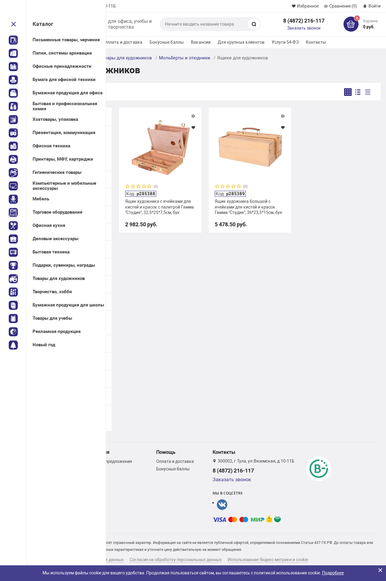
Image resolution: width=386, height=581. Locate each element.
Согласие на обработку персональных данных (176, 559)
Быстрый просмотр (160, 147)
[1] (128, 187)
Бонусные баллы (167, 42)
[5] (149, 187)
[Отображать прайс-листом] (368, 92)
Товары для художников (125, 58)
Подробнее (333, 572)
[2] (133, 187)
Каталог (43, 24)
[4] (144, 187)
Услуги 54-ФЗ (285, 42)
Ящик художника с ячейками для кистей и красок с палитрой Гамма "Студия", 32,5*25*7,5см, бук (159, 207)
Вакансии (200, 42)
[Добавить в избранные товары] (193, 127)
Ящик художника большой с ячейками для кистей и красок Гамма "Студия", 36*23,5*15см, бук (248, 207)
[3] (138, 187)
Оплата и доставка (123, 42)
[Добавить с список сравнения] (193, 116)
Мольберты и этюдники (184, 58)
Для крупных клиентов (241, 42)
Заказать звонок (304, 28)
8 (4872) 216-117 (303, 20)
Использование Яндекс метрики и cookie (268, 559)
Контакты (316, 42)
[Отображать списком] (358, 92)
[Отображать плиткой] (348, 92)
